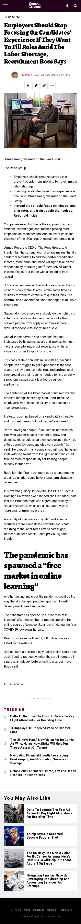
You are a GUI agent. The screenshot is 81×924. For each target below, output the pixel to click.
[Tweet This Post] (36, 85)
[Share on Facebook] (27, 85)
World (27, 910)
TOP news (15, 910)
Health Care (65, 910)
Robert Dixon (32, 75)
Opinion (51, 910)
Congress (38, 910)
